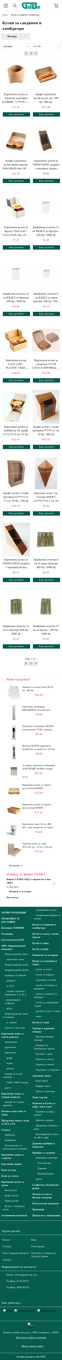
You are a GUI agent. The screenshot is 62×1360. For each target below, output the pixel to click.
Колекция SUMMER (12, 928)
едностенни (11, 1042)
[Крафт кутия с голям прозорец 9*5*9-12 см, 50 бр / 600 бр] (46, 407)
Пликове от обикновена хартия (44, 1047)
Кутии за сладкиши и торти (44, 963)
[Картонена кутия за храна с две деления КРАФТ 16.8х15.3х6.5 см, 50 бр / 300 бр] (14, 810)
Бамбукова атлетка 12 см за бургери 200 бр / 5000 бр (16, 630)
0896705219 (23, 1287)
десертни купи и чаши (48, 1011)
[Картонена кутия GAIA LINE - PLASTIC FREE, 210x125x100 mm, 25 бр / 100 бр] (16, 340)
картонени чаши (15, 959)
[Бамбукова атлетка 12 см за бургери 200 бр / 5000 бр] (16, 606)
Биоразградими (45, 1173)
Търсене (6, 1260)
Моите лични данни (32, 1346)
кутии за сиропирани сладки (46, 1004)
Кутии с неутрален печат (14, 1208)
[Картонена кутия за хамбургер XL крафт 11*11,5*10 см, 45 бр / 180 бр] (16, 407)
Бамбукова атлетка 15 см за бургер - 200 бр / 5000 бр (46, 630)
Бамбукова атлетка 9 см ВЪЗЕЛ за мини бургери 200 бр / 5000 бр (46, 297)
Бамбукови (10, 1140)
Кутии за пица (40, 943)
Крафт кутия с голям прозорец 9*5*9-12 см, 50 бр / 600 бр (46, 430)
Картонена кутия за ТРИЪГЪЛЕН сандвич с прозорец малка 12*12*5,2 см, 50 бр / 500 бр (16, 563)
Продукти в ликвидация (46, 1215)
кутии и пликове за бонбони (45, 995)
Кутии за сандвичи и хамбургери (44, 926)
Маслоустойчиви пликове (44, 1038)
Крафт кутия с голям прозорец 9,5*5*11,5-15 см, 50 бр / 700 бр (16, 497)
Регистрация (37, 1246)
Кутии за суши (40, 1022)
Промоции (38, 1209)
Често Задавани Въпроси (15, 1253)
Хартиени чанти (41, 1076)
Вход (33, 1240)
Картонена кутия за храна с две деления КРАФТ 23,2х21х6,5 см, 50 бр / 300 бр (38, 787)
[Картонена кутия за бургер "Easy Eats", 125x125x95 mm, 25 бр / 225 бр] (16, 207)
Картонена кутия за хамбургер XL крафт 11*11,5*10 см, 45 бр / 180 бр (16, 430)
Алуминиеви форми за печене (47, 917)
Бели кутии (11, 1190)
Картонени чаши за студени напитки (12, 1095)
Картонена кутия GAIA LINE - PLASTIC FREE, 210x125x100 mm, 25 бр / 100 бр (16, 364)
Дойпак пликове (44, 1120)
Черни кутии (12, 1201)
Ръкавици (7, 934)
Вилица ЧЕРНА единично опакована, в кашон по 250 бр (38, 747)
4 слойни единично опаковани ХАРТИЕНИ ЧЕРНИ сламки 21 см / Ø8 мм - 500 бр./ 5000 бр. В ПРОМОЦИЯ (38, 767)
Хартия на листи (45, 1059)
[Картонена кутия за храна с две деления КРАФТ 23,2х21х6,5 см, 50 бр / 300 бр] (14, 790)
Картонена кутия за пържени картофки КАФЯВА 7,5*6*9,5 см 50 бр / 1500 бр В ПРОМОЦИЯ (16, 98)
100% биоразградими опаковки (13, 947)
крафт (9, 1058)
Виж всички (13, 897)
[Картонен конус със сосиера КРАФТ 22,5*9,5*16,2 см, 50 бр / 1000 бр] (46, 473)
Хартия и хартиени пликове (43, 1030)
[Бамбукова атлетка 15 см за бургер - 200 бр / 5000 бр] (46, 606)
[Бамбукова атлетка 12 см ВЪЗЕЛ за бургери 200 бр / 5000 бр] (16, 274)
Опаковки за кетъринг (45, 955)
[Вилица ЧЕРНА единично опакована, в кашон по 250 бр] (14, 751)
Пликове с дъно (44, 1054)
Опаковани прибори (47, 1158)
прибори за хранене (15, 975)
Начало (6, 1240)
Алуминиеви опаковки (14, 1215)
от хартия (11, 1022)
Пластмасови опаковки (45, 1203)
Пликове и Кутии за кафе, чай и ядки (43, 1105)
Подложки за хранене (47, 1070)
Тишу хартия (39, 1097)
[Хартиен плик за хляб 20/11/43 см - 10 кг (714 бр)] (14, 849)
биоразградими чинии (17, 970)
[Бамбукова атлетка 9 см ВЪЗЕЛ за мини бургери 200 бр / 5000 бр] (46, 274)
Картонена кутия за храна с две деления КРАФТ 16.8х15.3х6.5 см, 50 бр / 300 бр (38, 806)
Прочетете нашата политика (31, 1337)
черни (9, 1063)
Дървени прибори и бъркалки (43, 1145)
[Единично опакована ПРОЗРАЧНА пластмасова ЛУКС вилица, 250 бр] (14, 712)
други (9, 1008)
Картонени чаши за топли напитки (12, 1035)
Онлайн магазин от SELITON (31, 1357)
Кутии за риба (40, 949)
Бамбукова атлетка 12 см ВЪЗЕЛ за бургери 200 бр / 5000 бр (16, 297)
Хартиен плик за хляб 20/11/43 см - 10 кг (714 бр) (37, 845)
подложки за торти (46, 980)
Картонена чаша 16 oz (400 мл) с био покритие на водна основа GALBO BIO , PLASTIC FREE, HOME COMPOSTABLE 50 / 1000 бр (38, 826)
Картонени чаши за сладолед (12, 1156)
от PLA (10, 986)
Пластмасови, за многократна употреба (15, 1147)
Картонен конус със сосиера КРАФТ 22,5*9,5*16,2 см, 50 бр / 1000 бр (46, 497)
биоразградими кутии (16, 964)
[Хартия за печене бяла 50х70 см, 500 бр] (14, 693)
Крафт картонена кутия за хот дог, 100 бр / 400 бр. (46, 98)
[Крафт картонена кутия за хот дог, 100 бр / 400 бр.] (46, 74)
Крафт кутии (12, 1195)
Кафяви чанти (43, 1086)
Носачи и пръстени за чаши (13, 1113)
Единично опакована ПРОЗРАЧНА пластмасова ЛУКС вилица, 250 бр (36, 708)
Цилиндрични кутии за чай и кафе (46, 1136)
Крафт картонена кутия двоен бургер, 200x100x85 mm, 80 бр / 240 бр (15, 164)
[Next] (53, 884)
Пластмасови (44, 1163)
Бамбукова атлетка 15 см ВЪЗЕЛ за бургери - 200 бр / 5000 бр (46, 231)
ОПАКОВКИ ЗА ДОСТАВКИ (10, 920)
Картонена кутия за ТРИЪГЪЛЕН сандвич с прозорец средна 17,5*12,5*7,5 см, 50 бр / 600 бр (46, 164)
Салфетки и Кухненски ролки (45, 1187)
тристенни (10, 1052)
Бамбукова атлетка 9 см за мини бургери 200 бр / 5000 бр (46, 563)
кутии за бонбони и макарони (45, 987)
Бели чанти (42, 1081)
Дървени (42, 1168)
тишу (38, 1016)
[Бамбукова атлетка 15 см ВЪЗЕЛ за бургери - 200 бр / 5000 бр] (46, 207)
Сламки (5, 1130)
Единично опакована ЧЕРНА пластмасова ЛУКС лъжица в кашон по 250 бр (38, 728)
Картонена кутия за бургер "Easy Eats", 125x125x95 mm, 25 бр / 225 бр (15, 231)
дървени (10, 980)
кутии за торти (44, 969)
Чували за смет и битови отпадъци (42, 1196)
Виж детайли (16, 114)
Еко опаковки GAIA (12, 940)
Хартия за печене (45, 1064)
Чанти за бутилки (45, 1091)
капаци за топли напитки (12, 1075)
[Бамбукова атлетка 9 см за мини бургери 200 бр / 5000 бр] (46, 540)
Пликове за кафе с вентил (44, 1113)
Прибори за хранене (43, 1153)
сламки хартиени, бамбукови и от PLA (16, 993)
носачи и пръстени (15, 1028)
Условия (6, 1246)
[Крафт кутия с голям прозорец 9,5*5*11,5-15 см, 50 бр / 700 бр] (16, 473)
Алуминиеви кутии (46, 910)
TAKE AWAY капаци (17, 1082)
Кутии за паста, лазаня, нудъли (46, 935)
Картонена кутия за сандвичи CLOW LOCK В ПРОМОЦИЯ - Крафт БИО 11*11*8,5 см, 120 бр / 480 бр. (46, 364)
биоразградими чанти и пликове (15, 1015)
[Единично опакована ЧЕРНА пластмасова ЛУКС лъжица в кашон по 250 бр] (14, 732)
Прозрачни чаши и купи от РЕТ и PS (15, 1122)
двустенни (10, 1047)
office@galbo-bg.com (26, 1275)
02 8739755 (23, 1281)
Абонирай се (15, 865)
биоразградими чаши (16, 954)
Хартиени (10, 1135)
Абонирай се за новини (20, 891)
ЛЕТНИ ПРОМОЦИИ (13, 912)
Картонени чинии (11, 1164)
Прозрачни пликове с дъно (46, 1127)
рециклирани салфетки (13, 1001)
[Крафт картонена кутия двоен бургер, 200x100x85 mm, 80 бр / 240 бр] (16, 141)
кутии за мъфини (45, 974)
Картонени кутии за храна (12, 1184)
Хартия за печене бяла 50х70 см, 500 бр (37, 689)
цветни (10, 1068)
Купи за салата (10, 1176)
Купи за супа (8, 1170)
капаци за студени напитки (13, 1104)
